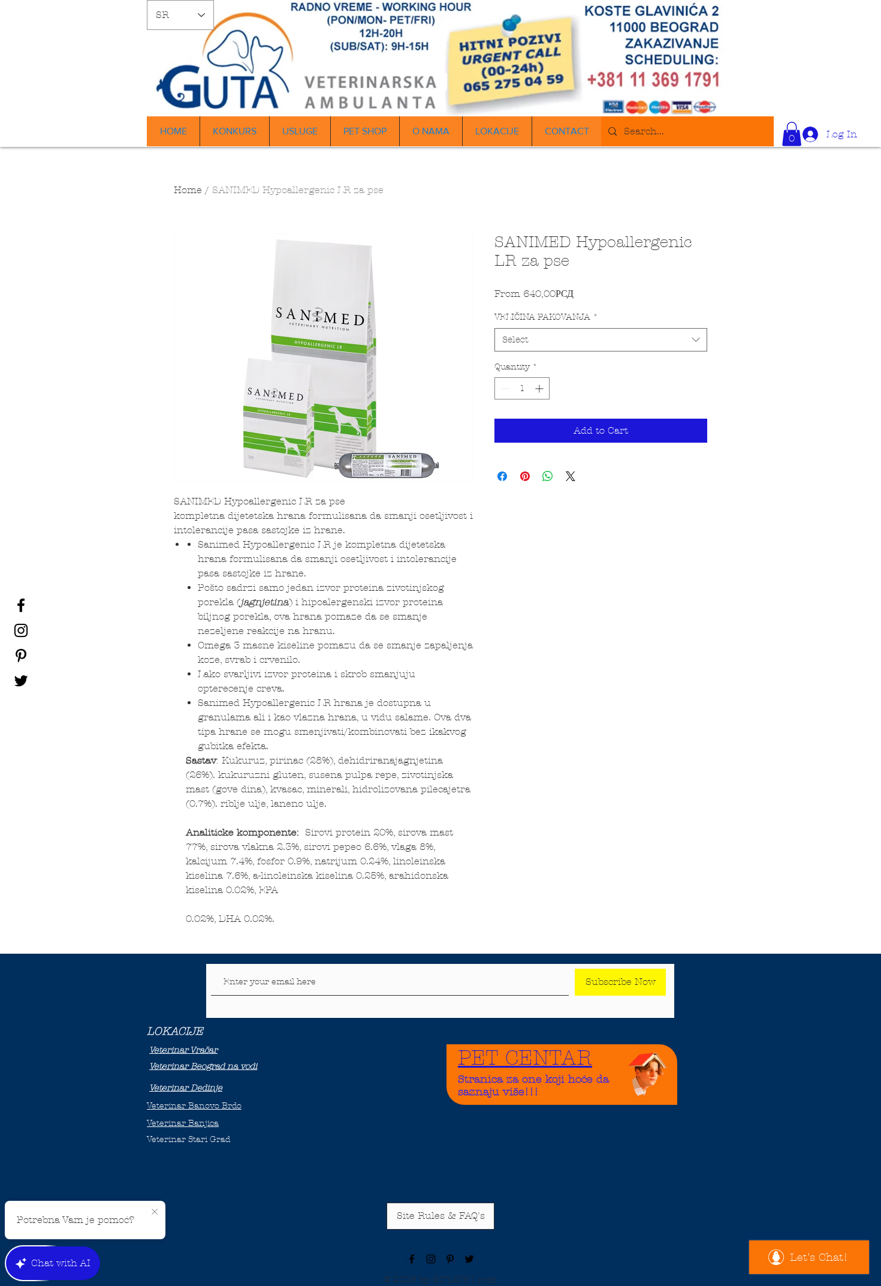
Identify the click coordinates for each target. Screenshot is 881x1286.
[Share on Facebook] (502, 476)
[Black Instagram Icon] (21, 630)
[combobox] (600, 339)
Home (188, 190)
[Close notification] (154, 1212)
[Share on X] (570, 476)
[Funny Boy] (648, 1071)
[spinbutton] (522, 388)
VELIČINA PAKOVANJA (546, 317)
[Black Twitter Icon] (21, 681)
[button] (792, 134)
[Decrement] (503, 388)
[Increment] (540, 388)
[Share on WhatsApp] (548, 476)
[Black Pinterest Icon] (21, 656)
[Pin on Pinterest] (525, 476)
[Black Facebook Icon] (21, 605)
